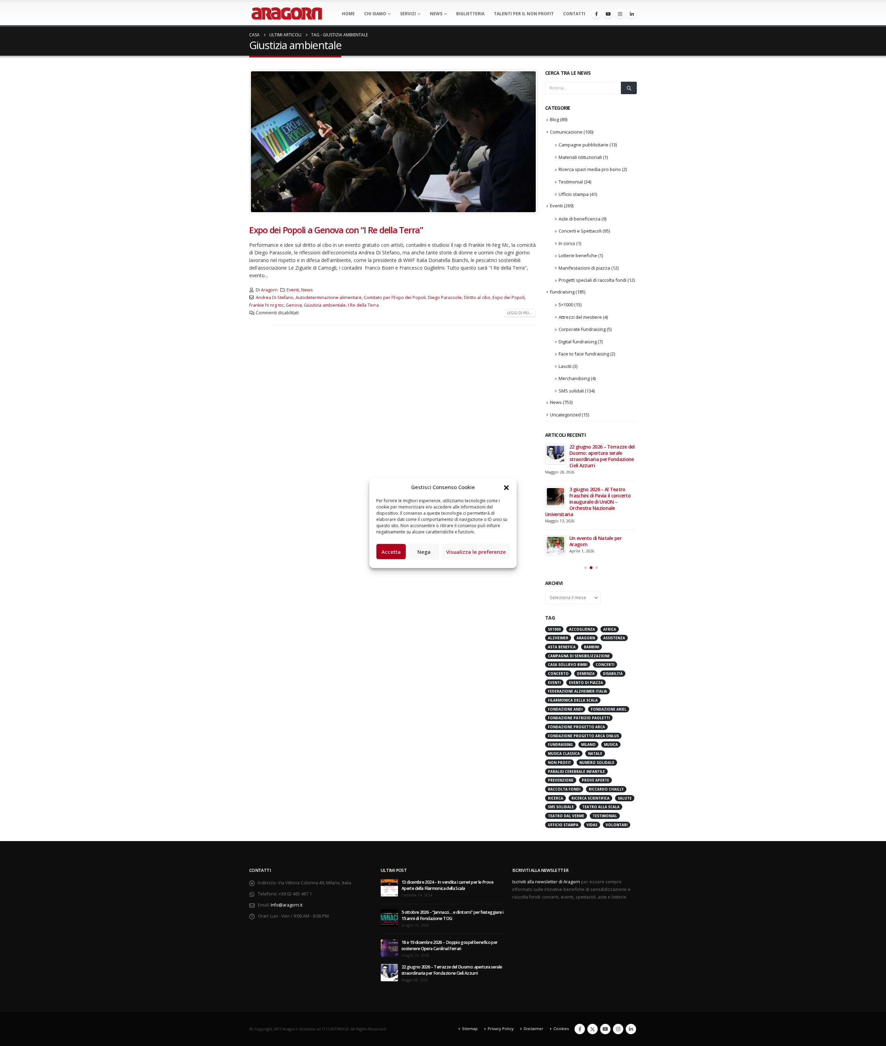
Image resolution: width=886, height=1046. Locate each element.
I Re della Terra (363, 305)
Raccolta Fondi (564, 789)
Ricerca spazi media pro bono (590, 169)
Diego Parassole (445, 297)
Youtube (605, 1029)
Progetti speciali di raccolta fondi (592, 280)
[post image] (393, 142)
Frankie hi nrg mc (266, 305)
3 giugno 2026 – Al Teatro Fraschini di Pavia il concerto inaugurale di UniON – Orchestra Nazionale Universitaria (588, 501)
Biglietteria (470, 14)
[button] (506, 487)
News (436, 14)
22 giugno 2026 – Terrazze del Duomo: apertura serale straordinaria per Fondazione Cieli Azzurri (602, 456)
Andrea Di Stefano (274, 297)
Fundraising (562, 292)
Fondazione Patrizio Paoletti (579, 717)
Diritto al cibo (477, 297)
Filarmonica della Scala (573, 700)
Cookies (561, 1028)
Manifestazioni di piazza (584, 268)
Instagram (618, 1029)
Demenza (586, 673)
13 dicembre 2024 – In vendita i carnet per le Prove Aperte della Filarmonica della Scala (447, 885)
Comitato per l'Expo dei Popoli (395, 297)
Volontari (616, 824)
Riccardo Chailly (606, 789)
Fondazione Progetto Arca (576, 726)
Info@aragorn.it (286, 905)
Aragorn (269, 290)
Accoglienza (582, 629)
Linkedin (631, 1029)
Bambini (591, 646)
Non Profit (559, 762)
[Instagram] (620, 14)
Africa (609, 629)
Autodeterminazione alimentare (329, 297)
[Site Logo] (286, 13)
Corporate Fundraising (582, 329)
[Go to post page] (555, 454)
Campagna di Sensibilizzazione (579, 655)
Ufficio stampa (574, 194)
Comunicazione (566, 132)
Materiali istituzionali (580, 157)
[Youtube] (608, 14)
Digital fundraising (578, 342)
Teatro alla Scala (601, 806)
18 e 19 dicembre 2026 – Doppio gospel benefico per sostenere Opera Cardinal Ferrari (449, 945)
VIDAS (592, 824)
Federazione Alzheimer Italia (577, 691)
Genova (294, 305)
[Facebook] (596, 14)
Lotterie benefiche (578, 255)
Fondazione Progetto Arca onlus (583, 735)
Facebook (580, 1029)
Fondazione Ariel (608, 709)
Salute (625, 798)
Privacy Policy (501, 1028)
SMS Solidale (561, 806)
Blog (554, 119)
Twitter (592, 1029)
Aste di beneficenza (579, 219)
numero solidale (596, 762)
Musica (611, 744)
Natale (595, 753)
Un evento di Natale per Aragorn (595, 541)
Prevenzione (560, 780)
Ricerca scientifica (590, 798)
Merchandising (574, 378)
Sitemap (470, 1028)
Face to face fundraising (584, 354)
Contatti (574, 14)
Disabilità (613, 673)
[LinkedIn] (631, 14)
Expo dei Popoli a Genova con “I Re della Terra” (336, 230)
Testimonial (571, 182)
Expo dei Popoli (508, 297)
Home (348, 14)
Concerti (605, 664)
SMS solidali (571, 391)
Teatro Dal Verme (566, 815)
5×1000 (566, 304)
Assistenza (614, 637)
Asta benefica (562, 646)
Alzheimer (558, 637)
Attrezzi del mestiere (580, 317)
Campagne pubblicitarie (583, 145)
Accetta (391, 551)
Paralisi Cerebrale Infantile (576, 771)
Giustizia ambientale (325, 305)
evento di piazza (586, 682)
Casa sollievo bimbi (567, 664)
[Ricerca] (629, 88)
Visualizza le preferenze (476, 551)
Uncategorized (565, 415)
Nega (424, 551)
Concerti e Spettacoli (580, 231)
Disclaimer (533, 1028)
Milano (588, 744)
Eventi (293, 290)
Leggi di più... (519, 312)
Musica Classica (564, 753)
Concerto (558, 673)
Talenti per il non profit (524, 14)
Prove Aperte (595, 780)
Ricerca (555, 798)
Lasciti (565, 366)
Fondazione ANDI (565, 709)
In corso (567, 243)
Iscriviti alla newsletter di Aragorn (546, 882)
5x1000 (554, 629)
